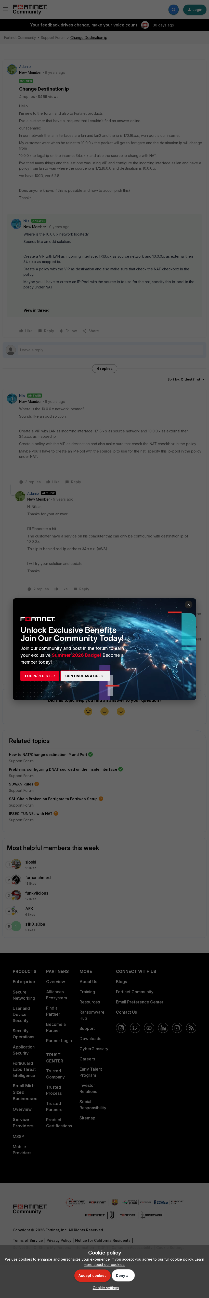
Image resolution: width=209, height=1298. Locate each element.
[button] (104, 1288)
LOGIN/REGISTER (40, 676)
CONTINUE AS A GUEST (85, 676)
